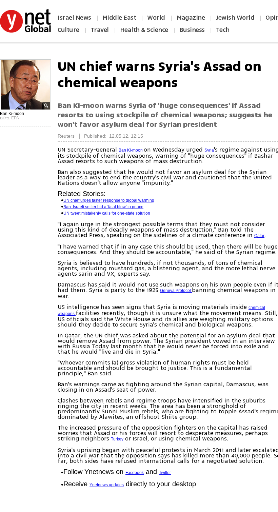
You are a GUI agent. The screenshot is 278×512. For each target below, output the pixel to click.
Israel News (74, 17)
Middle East (119, 17)
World (156, 17)
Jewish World (235, 17)
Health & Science (144, 30)
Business (192, 30)
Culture (68, 30)
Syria (209, 150)
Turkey (117, 439)
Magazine (191, 17)
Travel (100, 30)
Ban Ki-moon (131, 150)
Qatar (259, 235)
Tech (223, 30)
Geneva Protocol (176, 290)
